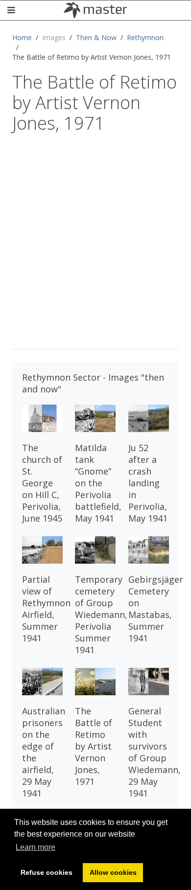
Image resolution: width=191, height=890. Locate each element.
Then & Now (96, 37)
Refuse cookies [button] (46, 872)
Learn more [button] (35, 847)
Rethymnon (145, 37)
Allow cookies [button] (113, 872)
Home (22, 37)
